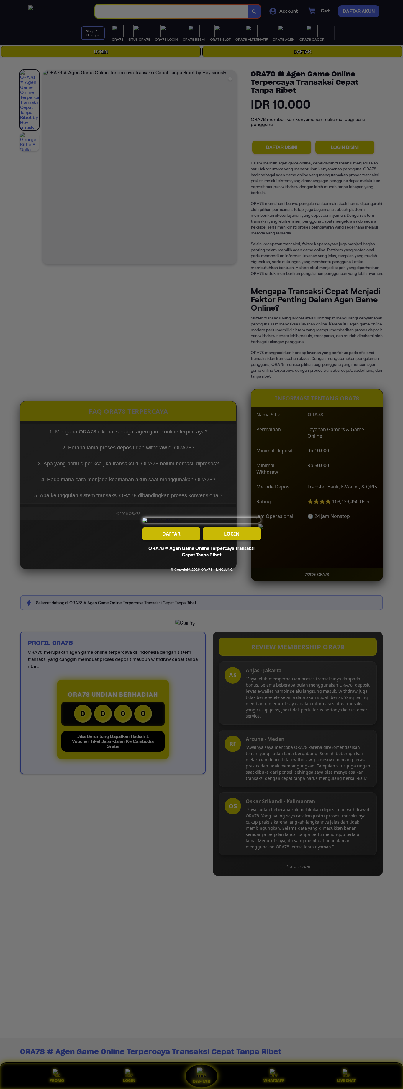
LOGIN (232, 534)
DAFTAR (171, 534)
